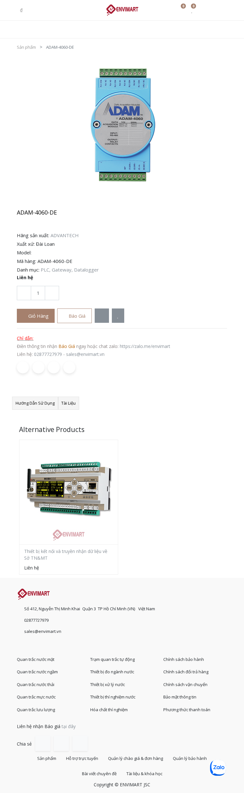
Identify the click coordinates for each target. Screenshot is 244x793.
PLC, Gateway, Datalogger (70, 269)
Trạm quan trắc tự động (112, 659)
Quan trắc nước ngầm (37, 672)
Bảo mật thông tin (179, 697)
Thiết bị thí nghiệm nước (112, 697)
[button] (102, 315)
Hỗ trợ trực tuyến (82, 758)
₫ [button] (22, 10)
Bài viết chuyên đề (99, 773)
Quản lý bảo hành (190, 758)
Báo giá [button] (76, 316)
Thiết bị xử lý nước (107, 684)
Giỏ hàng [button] (38, 316)
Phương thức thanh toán (186, 709)
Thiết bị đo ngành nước (112, 672)
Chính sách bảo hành (183, 659)
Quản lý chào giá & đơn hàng (135, 758)
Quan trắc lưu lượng (36, 709)
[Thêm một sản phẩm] (52, 293)
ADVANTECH (65, 235)
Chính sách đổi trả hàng (185, 672)
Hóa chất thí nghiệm (109, 709)
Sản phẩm (26, 47)
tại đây (69, 726)
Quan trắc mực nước (36, 697)
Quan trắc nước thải (35, 684)
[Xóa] (24, 293)
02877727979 (48, 354)
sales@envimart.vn (85, 354)
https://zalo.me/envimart (145, 346)
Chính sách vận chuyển (185, 684)
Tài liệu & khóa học (144, 773)
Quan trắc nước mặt (35, 659)
